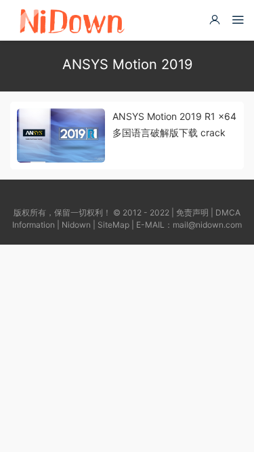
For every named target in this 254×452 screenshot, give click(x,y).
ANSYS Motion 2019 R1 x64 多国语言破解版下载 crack (174, 124)
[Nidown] (71, 20)
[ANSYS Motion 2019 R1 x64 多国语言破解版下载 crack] (61, 135)
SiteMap (113, 225)
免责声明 (192, 212)
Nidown (76, 225)
